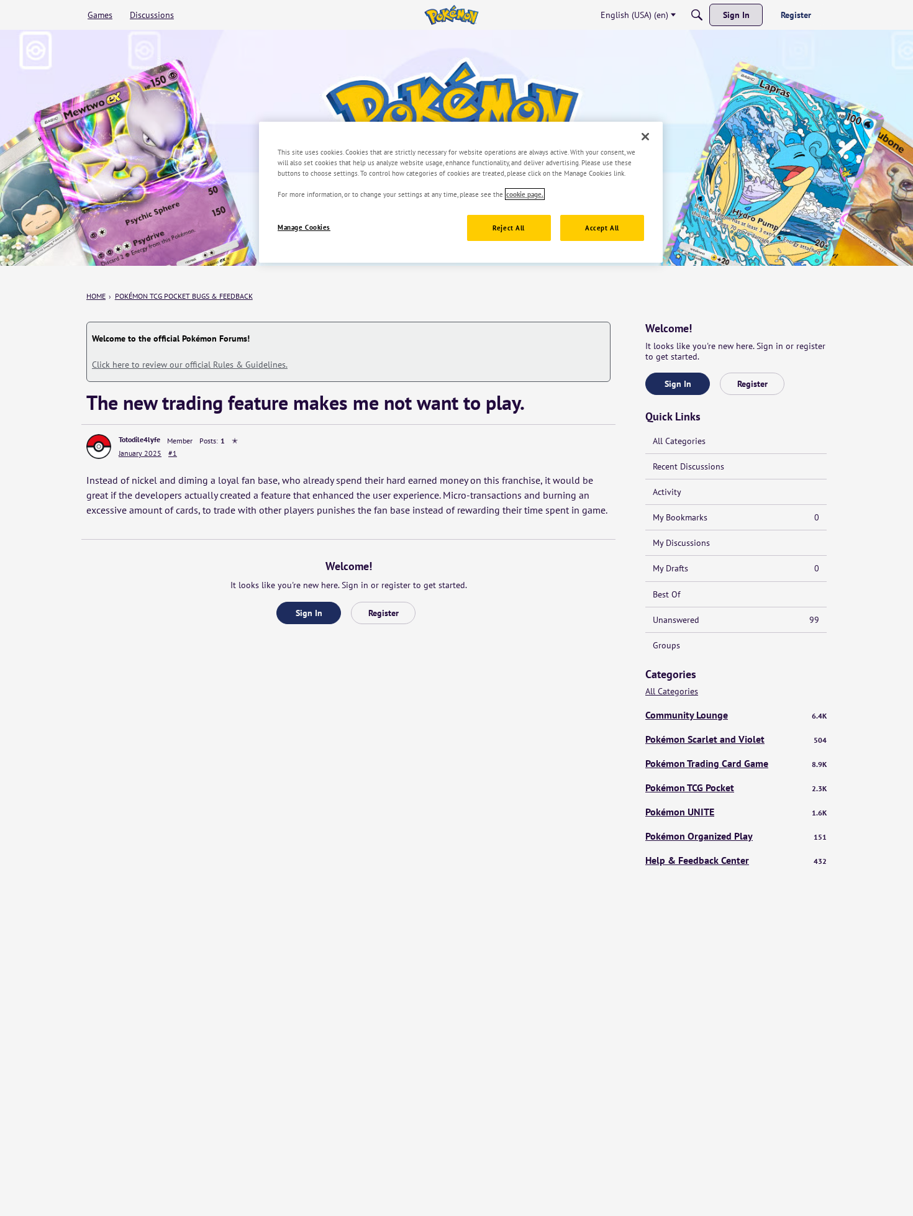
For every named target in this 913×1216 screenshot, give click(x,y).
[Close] (645, 136)
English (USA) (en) (634, 14)
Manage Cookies (304, 227)
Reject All (509, 227)
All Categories (679, 441)
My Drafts (736, 568)
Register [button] (383, 613)
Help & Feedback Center (736, 860)
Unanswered (736, 619)
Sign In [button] (309, 613)
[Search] (697, 15)
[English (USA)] (451, 15)
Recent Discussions (688, 466)
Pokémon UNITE (736, 811)
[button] (98, 446)
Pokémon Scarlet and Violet (736, 739)
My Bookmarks (736, 517)
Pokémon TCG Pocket (736, 787)
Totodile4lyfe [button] (139, 439)
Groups (666, 645)
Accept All (602, 227)
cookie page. (524, 194)
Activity (667, 491)
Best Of (666, 594)
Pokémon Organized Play (736, 836)
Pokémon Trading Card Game (736, 763)
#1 (172, 453)
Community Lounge (736, 715)
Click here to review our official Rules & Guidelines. (190, 364)
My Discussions (681, 542)
